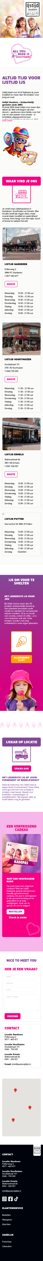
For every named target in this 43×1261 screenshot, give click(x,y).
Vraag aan (21, 768)
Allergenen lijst (21, 658)
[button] (30, 1108)
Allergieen (7, 1220)
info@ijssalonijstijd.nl (21, 1064)
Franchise (5, 1242)
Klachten (6, 1224)
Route (11, 284)
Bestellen (15, 911)
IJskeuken (5, 1246)
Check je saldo (18, 917)
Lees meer (7, 120)
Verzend (12, 1016)
